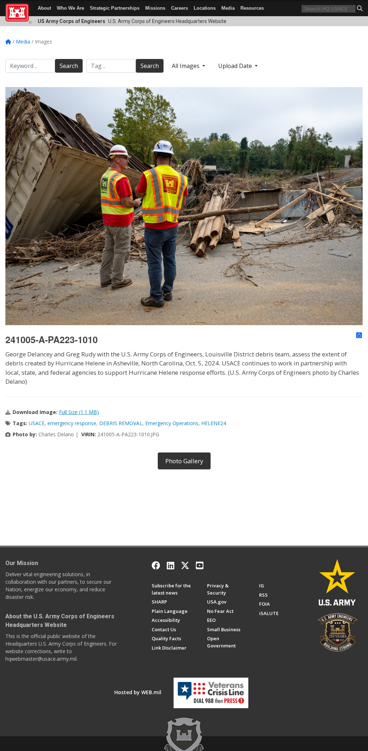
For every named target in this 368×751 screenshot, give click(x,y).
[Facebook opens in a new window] (156, 565)
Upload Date (235, 66)
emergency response (71, 423)
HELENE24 (213, 423)
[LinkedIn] (170, 565)
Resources (252, 8)
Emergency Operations (171, 423)
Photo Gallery (184, 461)
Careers (179, 8)
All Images (186, 66)
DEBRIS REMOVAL (120, 423)
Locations (205, 8)
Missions (155, 8)
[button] (360, 8)
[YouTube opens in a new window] (199, 565)
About (44, 8)
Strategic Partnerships (114, 8)
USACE (37, 423)
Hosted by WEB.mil (137, 692)
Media (228, 8)
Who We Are (70, 8)
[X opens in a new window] (185, 565)
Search (69, 66)
